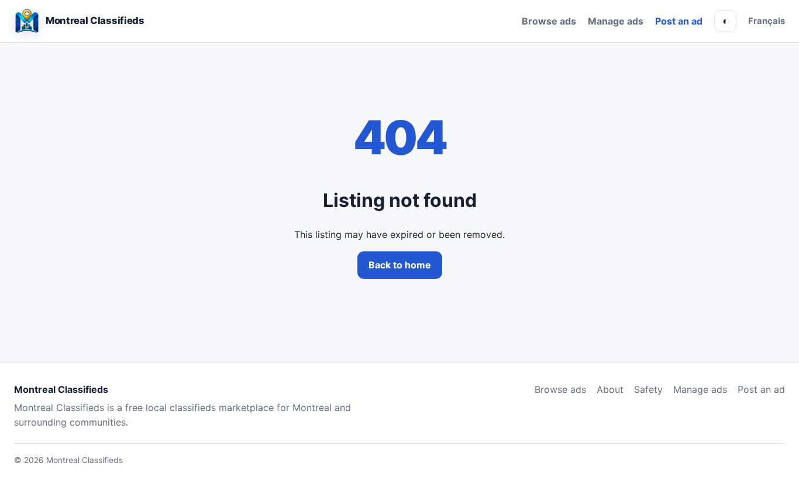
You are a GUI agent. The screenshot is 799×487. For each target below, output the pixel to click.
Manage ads (615, 21)
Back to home (399, 265)
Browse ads (549, 21)
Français (766, 21)
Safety (648, 389)
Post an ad (678, 21)
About (610, 389)
